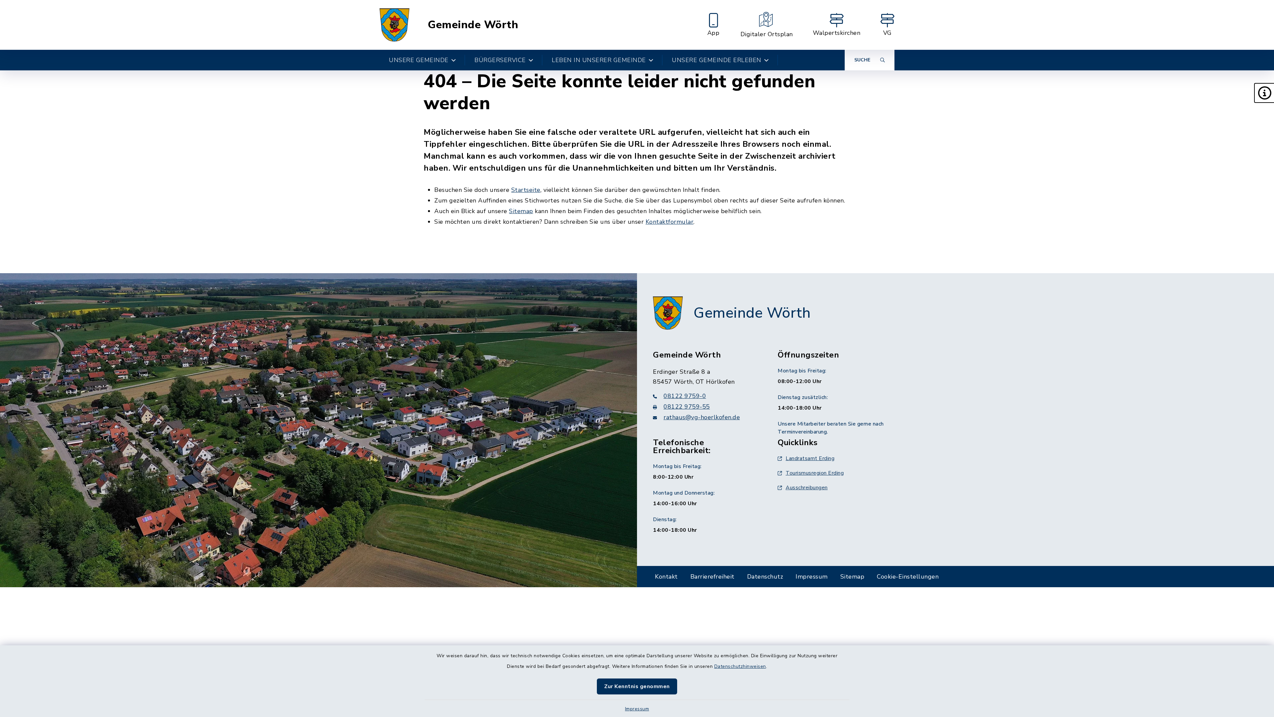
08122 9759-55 (687, 407)
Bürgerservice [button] (500, 60)
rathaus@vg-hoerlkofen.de (702, 417)
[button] (1264, 93)
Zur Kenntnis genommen (637, 686)
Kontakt (666, 577)
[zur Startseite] (394, 24)
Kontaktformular (670, 222)
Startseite (525, 190)
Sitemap (521, 211)
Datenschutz (765, 577)
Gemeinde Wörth (473, 25)
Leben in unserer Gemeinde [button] (599, 60)
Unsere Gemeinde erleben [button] (716, 60)
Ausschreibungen (807, 487)
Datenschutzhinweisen (740, 666)
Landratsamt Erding (810, 458)
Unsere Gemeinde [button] (419, 60)
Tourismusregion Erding (815, 473)
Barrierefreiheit (712, 577)
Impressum (637, 709)
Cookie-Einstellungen (908, 577)
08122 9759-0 (685, 396)
